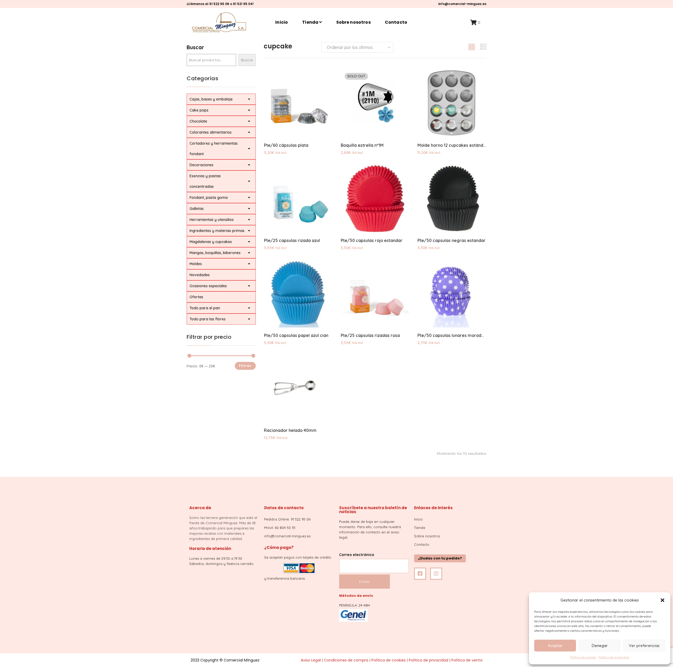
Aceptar (555, 645)
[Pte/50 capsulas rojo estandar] (375, 198)
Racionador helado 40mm (290, 430)
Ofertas (196, 297)
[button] (662, 600)
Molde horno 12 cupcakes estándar (452, 145)
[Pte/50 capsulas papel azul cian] (298, 293)
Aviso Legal (311, 660)
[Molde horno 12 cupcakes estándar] (451, 103)
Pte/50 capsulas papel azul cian (296, 335)
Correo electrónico (356, 554)
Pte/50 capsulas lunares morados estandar (461, 335)
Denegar (600, 645)
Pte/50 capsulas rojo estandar (371, 240)
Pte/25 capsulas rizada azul (292, 240)
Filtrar (245, 365)
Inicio (281, 22)
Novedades (200, 274)
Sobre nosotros (353, 22)
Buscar (195, 47)
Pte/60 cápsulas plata (286, 145)
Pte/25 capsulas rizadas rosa (370, 335)
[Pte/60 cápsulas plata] (298, 103)
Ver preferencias (644, 645)
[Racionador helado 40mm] (298, 388)
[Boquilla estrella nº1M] (375, 103)
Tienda (310, 22)
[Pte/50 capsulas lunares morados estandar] (451, 293)
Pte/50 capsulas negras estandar (451, 240)
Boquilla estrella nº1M (362, 145)
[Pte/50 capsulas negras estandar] (451, 198)
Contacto (396, 22)
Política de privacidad (614, 657)
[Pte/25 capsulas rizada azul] (298, 198)
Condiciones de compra (346, 660)
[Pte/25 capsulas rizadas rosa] (375, 293)
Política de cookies (583, 657)
